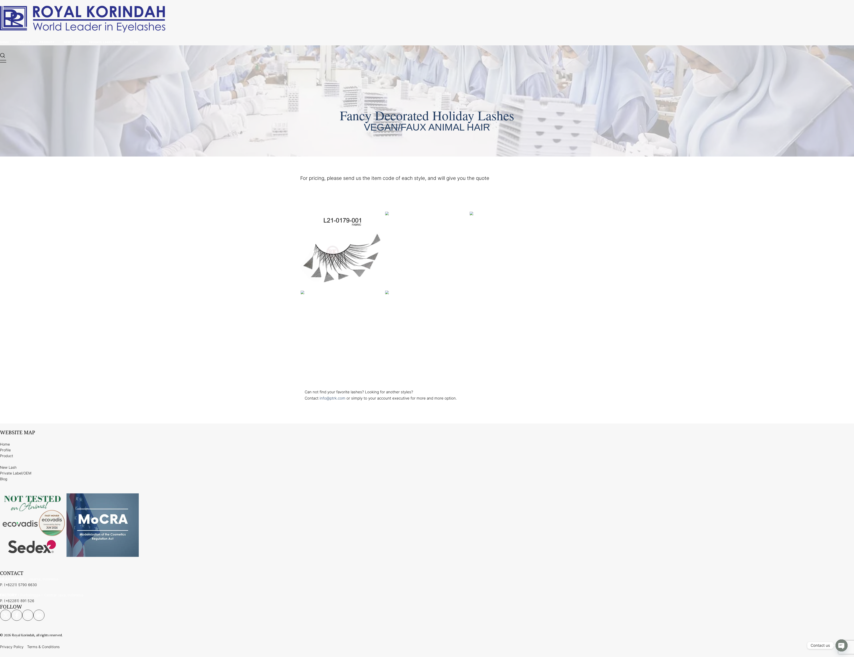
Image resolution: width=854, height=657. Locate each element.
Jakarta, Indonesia (29, 579)
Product (47, 42)
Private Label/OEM (105, 42)
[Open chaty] (842, 645)
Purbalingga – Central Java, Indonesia (41, 595)
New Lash (72, 42)
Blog (134, 42)
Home (4, 42)
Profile (24, 42)
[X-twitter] (5, 615)
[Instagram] (27, 615)
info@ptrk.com (332, 398)
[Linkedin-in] (38, 615)
